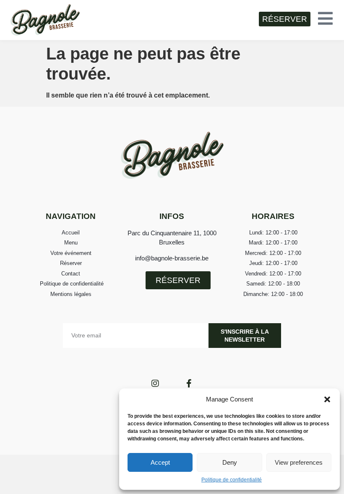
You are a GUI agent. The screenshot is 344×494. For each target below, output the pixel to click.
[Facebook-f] (188, 383)
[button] (327, 399)
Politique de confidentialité (231, 480)
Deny (229, 462)
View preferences (299, 462)
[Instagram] (155, 383)
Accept (160, 462)
